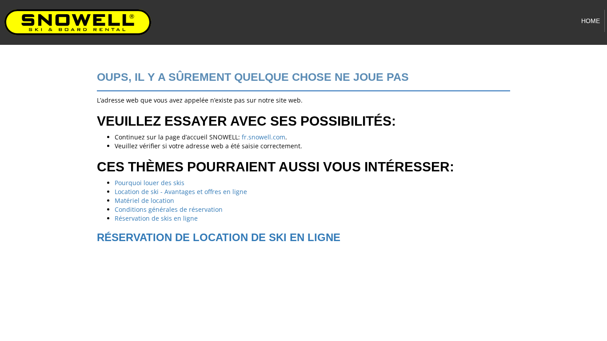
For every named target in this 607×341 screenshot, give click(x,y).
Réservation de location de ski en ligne (218, 237)
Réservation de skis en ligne (156, 218)
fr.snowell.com (263, 137)
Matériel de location (144, 200)
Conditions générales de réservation (169, 209)
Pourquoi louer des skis (149, 182)
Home (590, 20)
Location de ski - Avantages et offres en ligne (181, 191)
